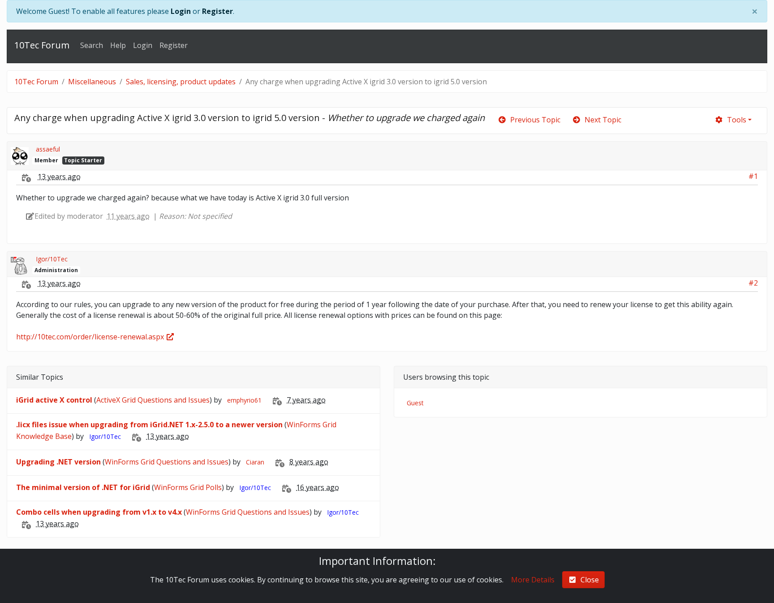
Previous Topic (533, 120)
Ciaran (255, 462)
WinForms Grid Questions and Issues (166, 462)
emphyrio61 (244, 400)
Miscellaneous (92, 82)
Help (118, 45)
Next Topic (601, 120)
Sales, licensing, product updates (181, 82)
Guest (415, 403)
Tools (734, 120)
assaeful (48, 149)
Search (91, 45)
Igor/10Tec (52, 259)
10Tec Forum (41, 45)
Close (588, 580)
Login (181, 11)
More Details (533, 580)
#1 (753, 176)
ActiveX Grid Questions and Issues (153, 400)
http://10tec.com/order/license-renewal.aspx (91, 337)
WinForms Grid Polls (188, 487)
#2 (753, 283)
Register (217, 11)
